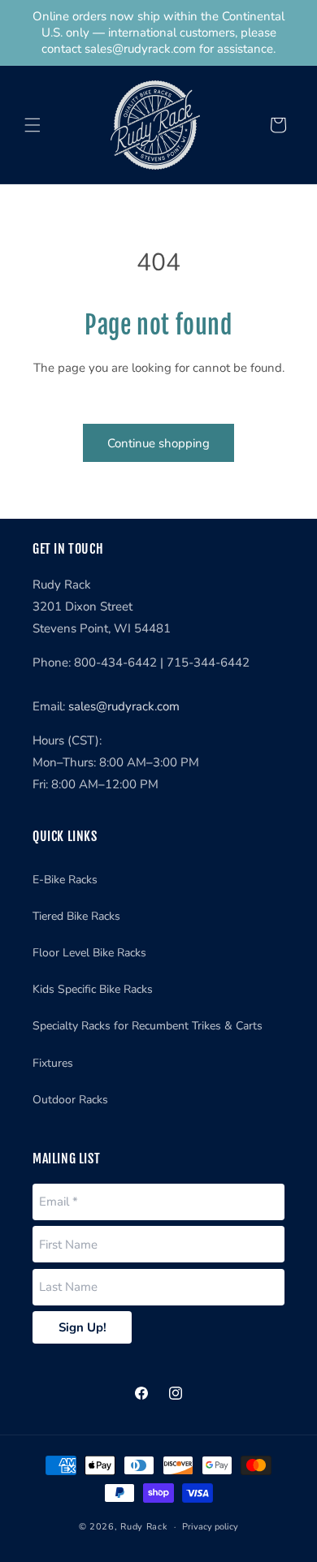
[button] (32, 125)
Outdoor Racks (70, 1099)
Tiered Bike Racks (76, 916)
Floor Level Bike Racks (89, 952)
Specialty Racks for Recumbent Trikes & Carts (148, 1025)
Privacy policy (210, 1527)
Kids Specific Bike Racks (93, 989)
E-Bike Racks (65, 879)
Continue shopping (158, 443)
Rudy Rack (143, 1527)
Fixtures (53, 1063)
